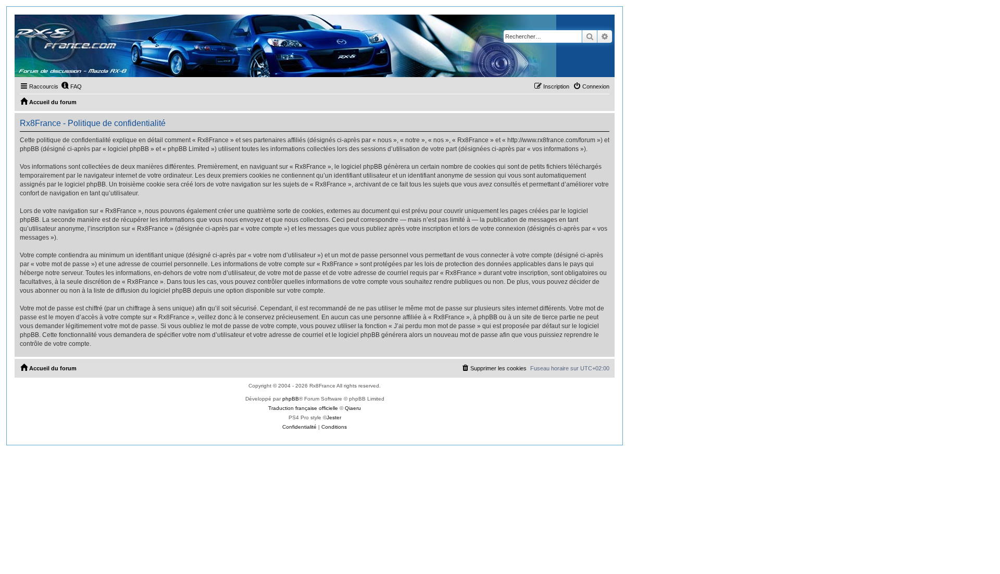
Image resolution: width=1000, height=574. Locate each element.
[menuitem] (71, 86)
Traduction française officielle (303, 408)
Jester (334, 417)
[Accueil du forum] (285, 46)
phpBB (290, 399)
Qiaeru (353, 408)
